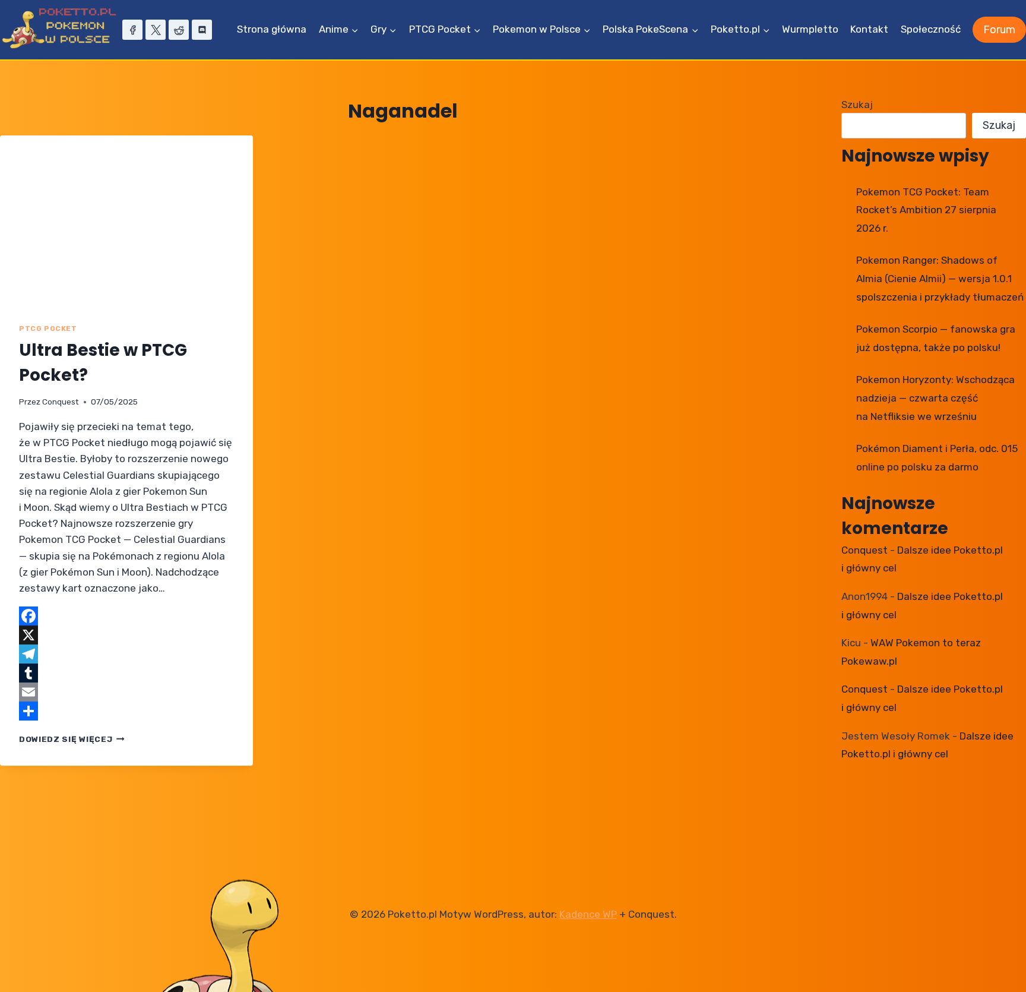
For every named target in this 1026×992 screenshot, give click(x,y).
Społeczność (931, 29)
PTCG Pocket (48, 328)
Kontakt (869, 29)
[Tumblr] (126, 673)
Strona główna (271, 29)
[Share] (126, 711)
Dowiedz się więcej (72, 739)
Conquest (60, 401)
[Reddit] (179, 30)
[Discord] (202, 30)
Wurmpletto (810, 29)
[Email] (126, 692)
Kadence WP (588, 914)
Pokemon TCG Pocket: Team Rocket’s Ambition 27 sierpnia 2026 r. (926, 210)
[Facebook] (132, 30)
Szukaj (857, 104)
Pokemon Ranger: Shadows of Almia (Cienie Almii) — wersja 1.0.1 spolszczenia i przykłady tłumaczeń (940, 278)
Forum (999, 29)
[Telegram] (126, 654)
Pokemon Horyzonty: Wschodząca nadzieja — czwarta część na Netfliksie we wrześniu (935, 398)
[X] (155, 30)
